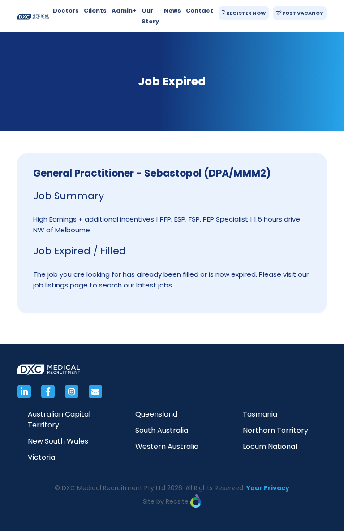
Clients (95, 10)
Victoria (41, 457)
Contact (199, 10)
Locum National (270, 446)
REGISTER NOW (245, 13)
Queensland (156, 414)
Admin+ (124, 10)
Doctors (66, 10)
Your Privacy (267, 487)
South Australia (161, 430)
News (172, 10)
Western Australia (166, 446)
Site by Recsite (166, 501)
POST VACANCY (302, 13)
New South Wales (58, 441)
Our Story (150, 16)
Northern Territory (275, 430)
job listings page (60, 285)
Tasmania (260, 414)
